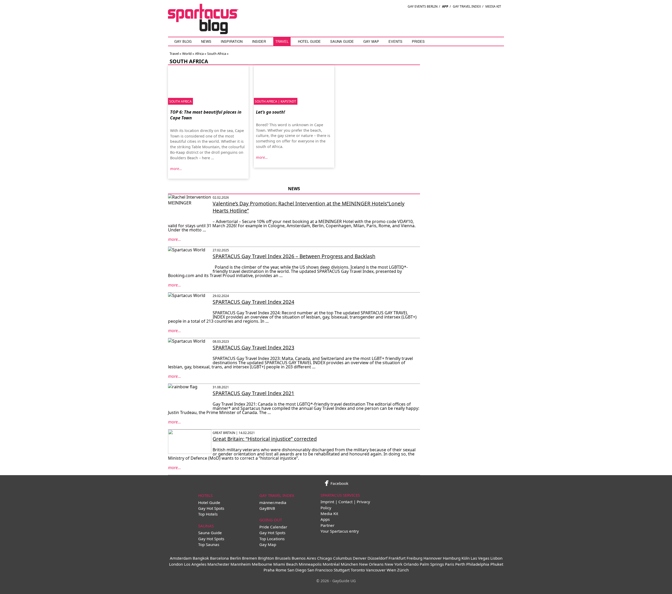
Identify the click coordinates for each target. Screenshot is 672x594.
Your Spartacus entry (340, 531)
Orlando (411, 564)
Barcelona (219, 558)
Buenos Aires (304, 558)
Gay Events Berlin (423, 6)
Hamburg (451, 558)
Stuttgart (342, 569)
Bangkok (201, 558)
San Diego (296, 569)
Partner (327, 525)
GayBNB (267, 508)
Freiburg (414, 558)
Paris (449, 564)
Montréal (331, 564)
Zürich (403, 569)
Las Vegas (480, 558)
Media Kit (493, 6)
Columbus (342, 558)
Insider (259, 41)
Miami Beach (285, 564)
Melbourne (262, 564)
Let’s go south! (270, 112)
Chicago (324, 558)
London (176, 564)
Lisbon (496, 558)
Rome (281, 569)
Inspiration (232, 41)
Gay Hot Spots (211, 508)
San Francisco (320, 569)
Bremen (249, 558)
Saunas (206, 525)
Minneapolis (310, 564)
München (349, 564)
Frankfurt (397, 558)
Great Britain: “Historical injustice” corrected (265, 438)
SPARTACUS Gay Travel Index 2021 (253, 393)
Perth (460, 564)
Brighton (266, 558)
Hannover (432, 558)
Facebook (338, 483)
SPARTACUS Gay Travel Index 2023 (253, 347)
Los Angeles (195, 564)
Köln (465, 558)
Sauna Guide (342, 41)
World (187, 53)
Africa (199, 53)
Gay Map (371, 41)
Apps (325, 519)
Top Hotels (208, 514)
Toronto (358, 569)
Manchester (218, 564)
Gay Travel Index (467, 6)
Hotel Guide (309, 41)
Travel (281, 41)
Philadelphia (477, 564)
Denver (359, 558)
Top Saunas (208, 544)
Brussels (283, 558)
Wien (391, 569)
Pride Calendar (273, 526)
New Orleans (371, 564)
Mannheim (240, 564)
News (206, 41)
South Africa (216, 53)
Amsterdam (181, 558)
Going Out (270, 519)
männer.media (272, 502)
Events (395, 41)
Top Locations (272, 538)
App (445, 6)
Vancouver (376, 569)
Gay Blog (183, 41)
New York (393, 564)
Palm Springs (432, 564)
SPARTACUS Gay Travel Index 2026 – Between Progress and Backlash (294, 256)
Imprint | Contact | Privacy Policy (345, 504)
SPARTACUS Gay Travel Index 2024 (253, 301)
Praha (269, 569)
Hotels (205, 495)
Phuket (496, 564)
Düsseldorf (377, 558)
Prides (418, 41)
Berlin (235, 558)
